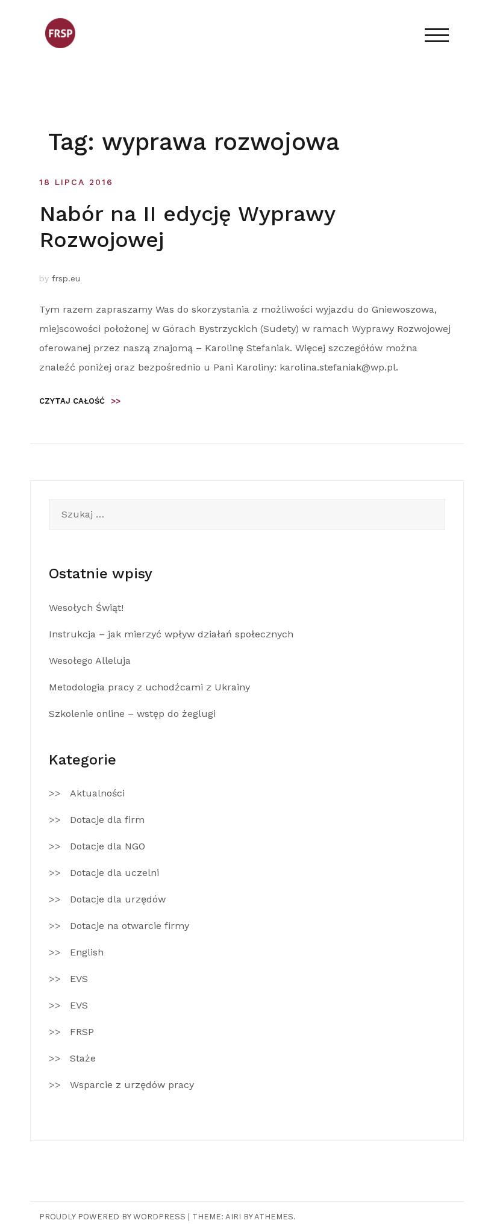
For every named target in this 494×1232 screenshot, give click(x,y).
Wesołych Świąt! (86, 607)
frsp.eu (66, 278)
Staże (83, 1058)
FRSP (82, 1031)
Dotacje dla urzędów (118, 899)
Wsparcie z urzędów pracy (132, 1084)
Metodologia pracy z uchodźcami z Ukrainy (149, 687)
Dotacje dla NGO (107, 846)
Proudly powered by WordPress (112, 1216)
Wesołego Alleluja (90, 660)
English (87, 952)
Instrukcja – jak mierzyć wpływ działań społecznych (171, 634)
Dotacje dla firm (107, 819)
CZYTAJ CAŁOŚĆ (79, 400)
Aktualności (97, 793)
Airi (233, 1216)
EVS (79, 978)
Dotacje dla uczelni (114, 872)
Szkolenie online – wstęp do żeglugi (132, 713)
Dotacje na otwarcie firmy (129, 925)
